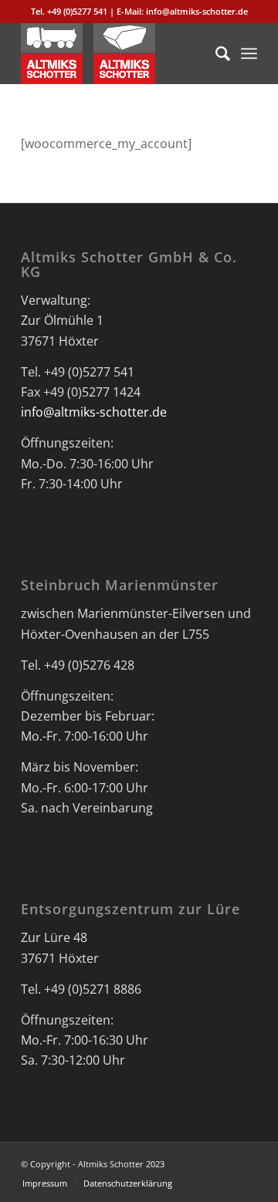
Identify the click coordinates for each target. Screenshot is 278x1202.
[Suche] (215, 53)
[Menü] (249, 53)
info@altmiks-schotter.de (94, 411)
